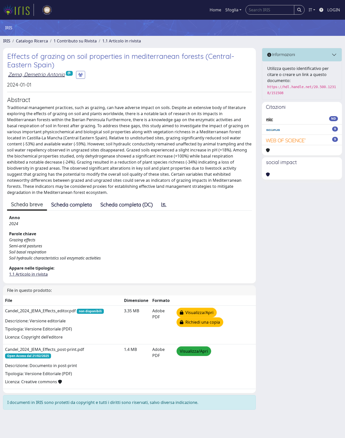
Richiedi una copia (201, 322)
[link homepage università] (47, 10)
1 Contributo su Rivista (75, 41)
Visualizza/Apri (198, 312)
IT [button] (310, 10)
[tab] (164, 204)
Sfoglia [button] (231, 10)
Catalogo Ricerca (32, 41)
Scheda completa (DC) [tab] (127, 204)
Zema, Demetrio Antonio (36, 74)
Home (215, 10)
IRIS (6, 41)
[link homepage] (18, 10)
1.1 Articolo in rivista (121, 41)
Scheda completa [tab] (71, 204)
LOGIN (333, 10)
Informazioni (283, 54)
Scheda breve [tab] (27, 204)
